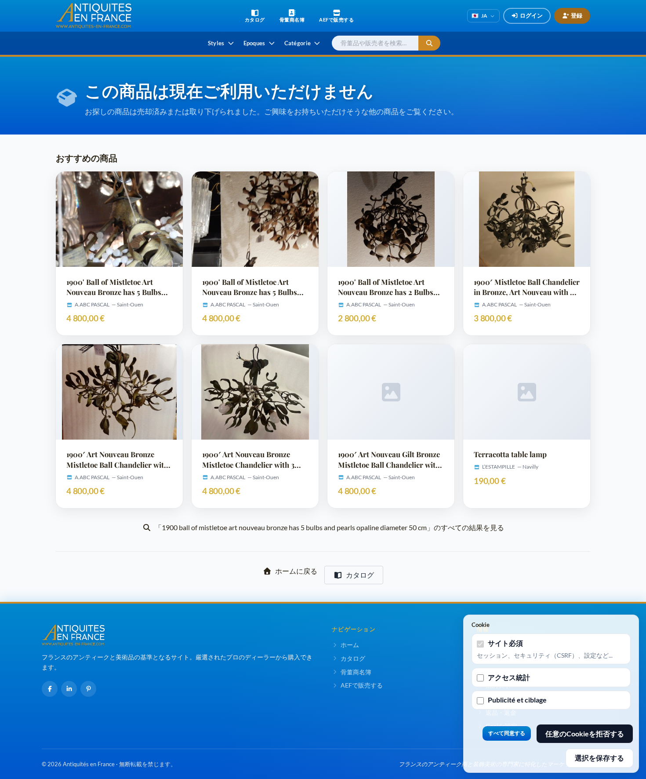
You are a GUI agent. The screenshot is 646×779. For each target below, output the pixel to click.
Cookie (481, 624)
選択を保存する (599, 758)
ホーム (350, 644)
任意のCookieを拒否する (584, 733)
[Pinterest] (88, 689)
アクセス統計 (509, 677)
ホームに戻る (296, 571)
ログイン (531, 15)
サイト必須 (505, 643)
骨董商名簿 (356, 672)
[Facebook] (50, 689)
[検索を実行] (429, 43)
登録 (576, 15)
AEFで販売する (362, 685)
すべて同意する (506, 733)
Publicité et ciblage (517, 699)
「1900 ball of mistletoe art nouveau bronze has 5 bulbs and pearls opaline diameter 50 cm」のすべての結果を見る (329, 527)
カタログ (360, 575)
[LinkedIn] (69, 689)
